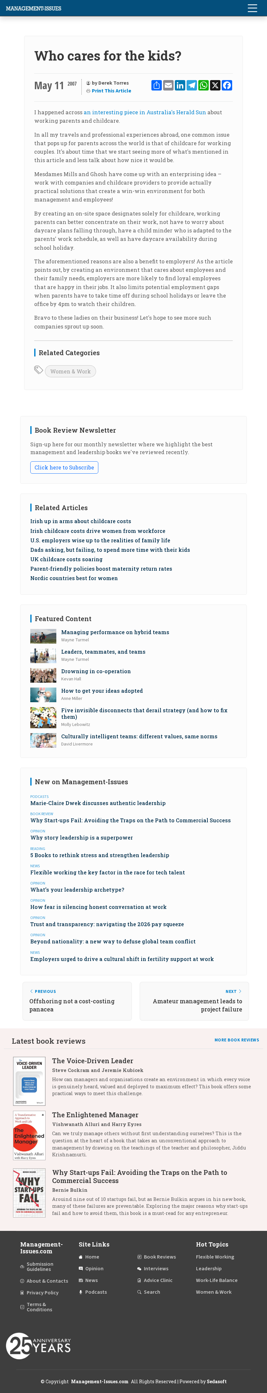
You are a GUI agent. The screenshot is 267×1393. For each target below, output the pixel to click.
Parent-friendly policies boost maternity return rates (101, 568)
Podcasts (96, 1292)
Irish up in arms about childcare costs (80, 521)
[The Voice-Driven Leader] (32, 1081)
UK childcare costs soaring (66, 559)
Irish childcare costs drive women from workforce (97, 530)
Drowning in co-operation (96, 671)
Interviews (156, 1268)
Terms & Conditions (39, 1307)
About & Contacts (47, 1281)
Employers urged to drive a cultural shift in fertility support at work (122, 958)
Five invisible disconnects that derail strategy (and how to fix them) (144, 713)
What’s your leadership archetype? (77, 889)
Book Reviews (160, 1257)
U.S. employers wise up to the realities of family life (100, 540)
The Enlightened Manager (95, 1114)
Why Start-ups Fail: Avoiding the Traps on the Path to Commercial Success (130, 820)
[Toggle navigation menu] (252, 8)
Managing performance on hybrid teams (115, 632)
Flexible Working (215, 1257)
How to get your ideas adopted (102, 690)
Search (152, 1292)
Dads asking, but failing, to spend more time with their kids (110, 549)
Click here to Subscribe (64, 467)
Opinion (94, 1268)
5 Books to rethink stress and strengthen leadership (99, 855)
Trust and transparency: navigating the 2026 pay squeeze (107, 924)
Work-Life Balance (217, 1280)
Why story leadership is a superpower (81, 837)
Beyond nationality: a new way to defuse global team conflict (113, 941)
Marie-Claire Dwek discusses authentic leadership (98, 803)
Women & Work (70, 371)
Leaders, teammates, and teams (103, 651)
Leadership (209, 1268)
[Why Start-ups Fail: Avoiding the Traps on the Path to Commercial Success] (32, 1195)
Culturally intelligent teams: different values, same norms (139, 736)
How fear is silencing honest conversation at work (98, 906)
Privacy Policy (43, 1292)
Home (92, 1257)
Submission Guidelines (40, 1266)
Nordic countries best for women (74, 578)
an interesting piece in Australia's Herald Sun (145, 112)
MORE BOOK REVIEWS (237, 1040)
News (91, 1280)
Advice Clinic (158, 1280)
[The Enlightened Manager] (32, 1137)
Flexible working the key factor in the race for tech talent (107, 872)
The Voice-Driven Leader (92, 1060)
